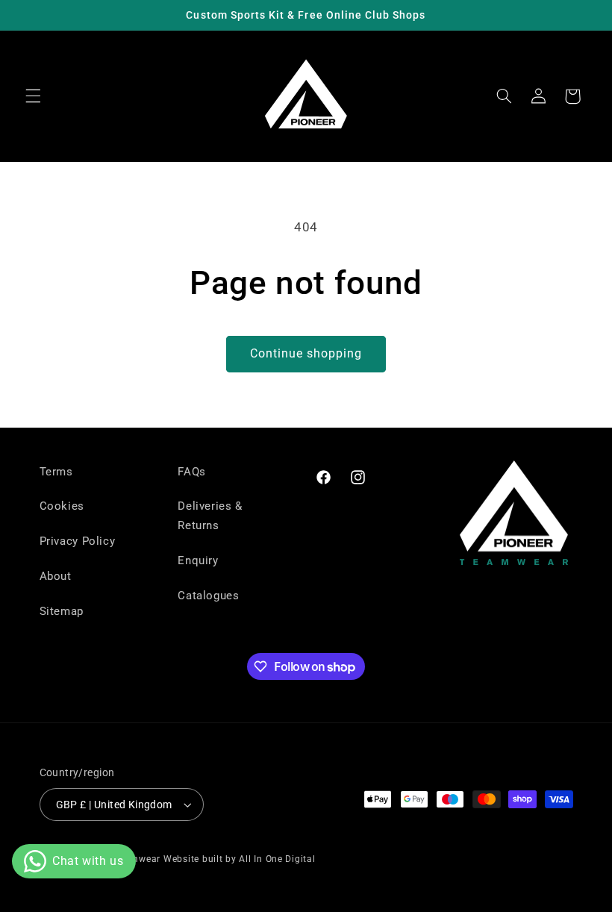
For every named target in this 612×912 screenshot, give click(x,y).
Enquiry (198, 560)
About (56, 576)
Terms (56, 471)
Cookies (62, 506)
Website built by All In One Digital (239, 859)
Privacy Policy (78, 541)
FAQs (192, 471)
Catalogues (208, 595)
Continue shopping (306, 353)
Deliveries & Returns (210, 515)
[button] (33, 96)
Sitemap (62, 611)
